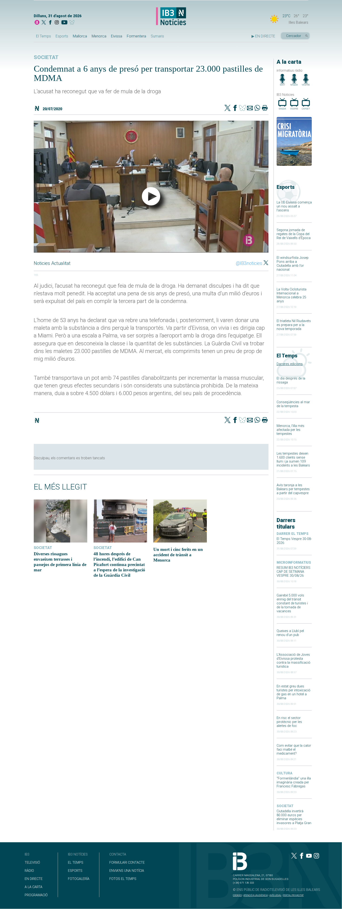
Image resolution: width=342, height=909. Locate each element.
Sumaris (157, 36)
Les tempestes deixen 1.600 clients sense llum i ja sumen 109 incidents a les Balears (293, 459)
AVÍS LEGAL (275, 895)
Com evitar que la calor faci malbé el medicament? (294, 750)
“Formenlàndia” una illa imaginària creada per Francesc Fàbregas (294, 782)
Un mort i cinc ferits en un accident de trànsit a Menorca (178, 555)
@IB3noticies (249, 263)
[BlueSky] (73, 23)
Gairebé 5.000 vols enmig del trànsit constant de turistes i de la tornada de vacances (292, 603)
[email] (250, 108)
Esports (62, 36)
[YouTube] (64, 23)
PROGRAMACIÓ (36, 895)
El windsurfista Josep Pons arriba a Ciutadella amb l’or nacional (292, 264)
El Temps (43, 36)
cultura (284, 773)
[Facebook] (50, 23)
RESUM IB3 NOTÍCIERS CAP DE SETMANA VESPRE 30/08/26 (293, 572)
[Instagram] (56, 23)
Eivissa (116, 36)
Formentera (136, 36)
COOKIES (237, 895)
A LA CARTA (33, 887)
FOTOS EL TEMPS (122, 879)
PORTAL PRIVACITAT (293, 895)
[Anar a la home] (37, 23)
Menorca (99, 36)
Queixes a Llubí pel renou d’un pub (290, 633)
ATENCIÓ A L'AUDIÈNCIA (255, 895)
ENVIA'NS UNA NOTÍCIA (126, 871)
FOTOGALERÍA (78, 879)
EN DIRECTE (34, 879)
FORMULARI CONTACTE (127, 863)
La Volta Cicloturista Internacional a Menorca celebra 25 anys (291, 295)
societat (285, 806)
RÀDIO (29, 871)
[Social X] (43, 23)
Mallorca (80, 36)
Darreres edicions (290, 364)
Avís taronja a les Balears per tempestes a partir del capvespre (293, 489)
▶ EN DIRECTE (263, 36)
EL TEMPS (75, 863)
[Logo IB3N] (171, 16)
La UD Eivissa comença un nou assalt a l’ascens (294, 206)
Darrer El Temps (292, 534)
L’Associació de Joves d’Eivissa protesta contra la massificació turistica (293, 661)
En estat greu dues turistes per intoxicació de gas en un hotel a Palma (293, 692)
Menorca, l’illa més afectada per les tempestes (290, 430)
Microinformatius (294, 563)
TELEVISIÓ (32, 863)
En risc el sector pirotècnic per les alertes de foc (289, 722)
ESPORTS (75, 871)
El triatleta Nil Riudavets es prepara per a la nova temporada (294, 325)
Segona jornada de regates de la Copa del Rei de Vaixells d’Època (294, 234)
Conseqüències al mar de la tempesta (293, 404)
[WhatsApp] (257, 108)
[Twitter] (227, 108)
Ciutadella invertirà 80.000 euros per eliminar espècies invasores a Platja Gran (294, 817)
